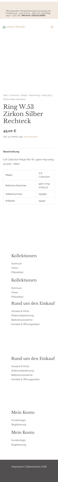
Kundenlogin (18, 420)
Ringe (24, 95)
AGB (44, 466)
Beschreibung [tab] (11, 151)
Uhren (14, 267)
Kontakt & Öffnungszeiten (25, 324)
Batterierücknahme (22, 319)
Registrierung (18, 424)
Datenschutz (33, 466)
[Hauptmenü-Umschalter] (52, 27)
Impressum (17, 466)
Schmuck (14, 95)
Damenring (34, 95)
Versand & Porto (20, 311)
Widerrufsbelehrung (22, 315)
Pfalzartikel (17, 272)
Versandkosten (30, 137)
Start (5, 95)
